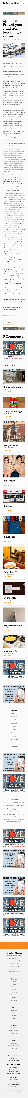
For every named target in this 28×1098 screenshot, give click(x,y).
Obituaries (14, 729)
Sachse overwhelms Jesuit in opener (14, 802)
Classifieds (14, 997)
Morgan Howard (8, 39)
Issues (14, 1013)
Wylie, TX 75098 (14, 1060)
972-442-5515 (14, 1080)
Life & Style (14, 723)
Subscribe (14, 1010)
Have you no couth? (13, 626)
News (14, 726)
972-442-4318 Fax (14, 1082)
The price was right (13, 411)
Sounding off (10, 572)
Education (14, 716)
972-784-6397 (14, 1067)
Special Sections (14, 1030)
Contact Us (14, 1048)
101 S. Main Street (14, 1071)
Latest (14, 720)
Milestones (9, 481)
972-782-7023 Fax (14, 1069)
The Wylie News (14, 966)
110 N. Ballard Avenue (14, 1084)
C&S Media (14, 969)
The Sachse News (14, 964)
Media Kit (14, 1033)
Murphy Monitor (14, 958)
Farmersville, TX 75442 (14, 1073)
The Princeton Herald (14, 961)
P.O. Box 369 (14, 1058)
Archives (14, 1015)
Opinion (21, 39)
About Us (14, 1043)
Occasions (14, 733)
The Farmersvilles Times (14, 955)
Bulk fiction (9, 537)
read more (7, 391)
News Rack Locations (14, 1046)
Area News (14, 713)
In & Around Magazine (14, 972)
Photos (14, 1018)
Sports (14, 743)
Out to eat (8, 506)
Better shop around (13, 387)
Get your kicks (11, 445)
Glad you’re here (12, 651)
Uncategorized (14, 746)
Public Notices (14, 739)
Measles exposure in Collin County (14, 805)
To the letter (10, 598)
